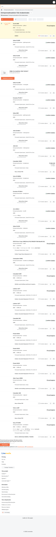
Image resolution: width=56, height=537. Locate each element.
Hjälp (3, 461)
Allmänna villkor (5, 487)
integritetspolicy (21, 446)
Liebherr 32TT (16, 288)
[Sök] (54, 6)
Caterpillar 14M (17, 393)
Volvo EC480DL (17, 176)
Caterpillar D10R (17, 273)
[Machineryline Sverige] (9, 2)
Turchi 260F (16, 23)
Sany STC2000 (17, 422)
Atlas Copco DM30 (18, 378)
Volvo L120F (16, 407)
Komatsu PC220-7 (17, 98)
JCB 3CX (15, 146)
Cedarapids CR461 (18, 258)
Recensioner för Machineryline (8, 494)
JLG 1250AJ (16, 209)
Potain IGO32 (16, 333)
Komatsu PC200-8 (17, 191)
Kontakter (4, 464)
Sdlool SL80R (16, 40)
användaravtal (30, 446)
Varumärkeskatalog (6, 496)
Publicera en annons (8, 78)
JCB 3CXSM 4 (16, 130)
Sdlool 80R (16, 113)
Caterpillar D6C (17, 318)
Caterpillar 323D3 (17, 161)
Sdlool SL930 (16, 55)
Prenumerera (5, 444)
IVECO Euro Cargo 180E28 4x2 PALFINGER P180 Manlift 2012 (29, 241)
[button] (54, 2)
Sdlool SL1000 (16, 82)
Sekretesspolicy (5, 489)
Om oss (3, 459)
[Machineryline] (1, 10)
